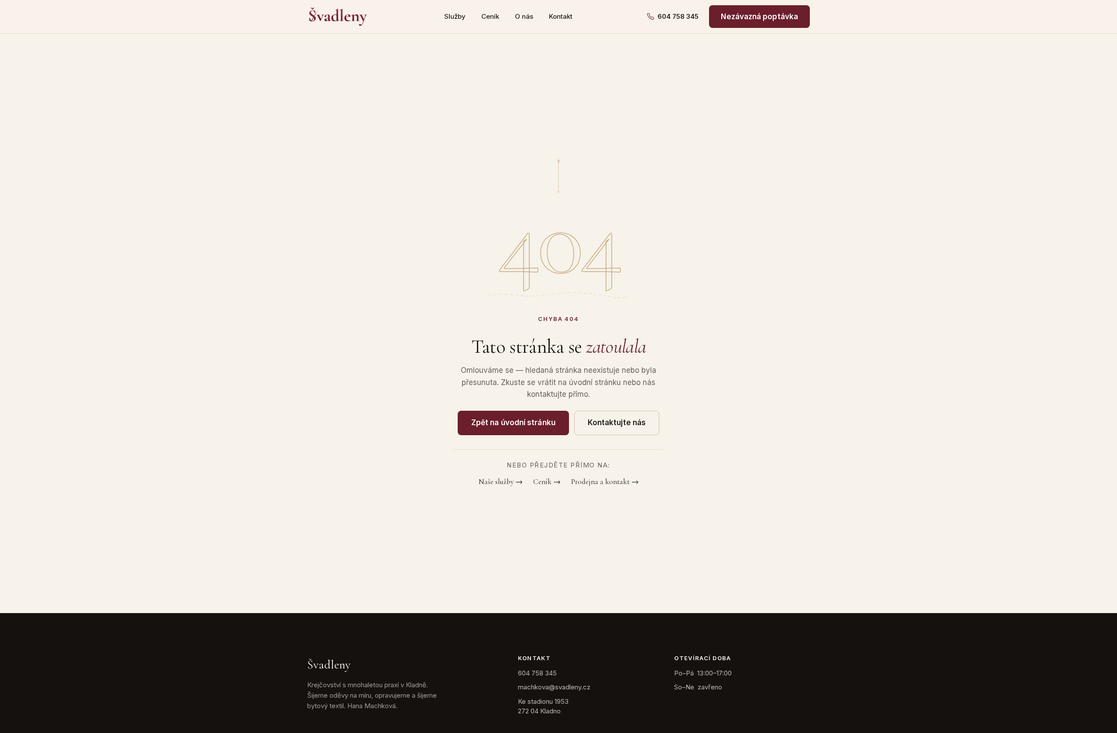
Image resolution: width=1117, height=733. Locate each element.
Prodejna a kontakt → (605, 481)
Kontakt (560, 16)
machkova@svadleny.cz (554, 687)
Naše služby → (501, 481)
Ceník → (547, 481)
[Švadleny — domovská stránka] (338, 16)
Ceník (490, 16)
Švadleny (328, 664)
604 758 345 (678, 16)
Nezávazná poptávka (759, 16)
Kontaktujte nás (617, 422)
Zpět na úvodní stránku (513, 422)
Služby (455, 16)
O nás (524, 16)
